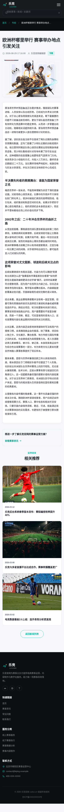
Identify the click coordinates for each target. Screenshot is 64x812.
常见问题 (6, 714)
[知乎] (19, 688)
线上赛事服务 (8, 735)
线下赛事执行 (8, 740)
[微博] (12, 688)
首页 (4, 23)
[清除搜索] (57, 13)
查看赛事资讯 (11, 441)
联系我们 (6, 719)
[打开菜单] (59, 5)
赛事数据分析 (8, 745)
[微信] (5, 688)
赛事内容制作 (8, 751)
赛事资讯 (6, 709)
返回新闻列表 (32, 634)
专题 (14, 23)
